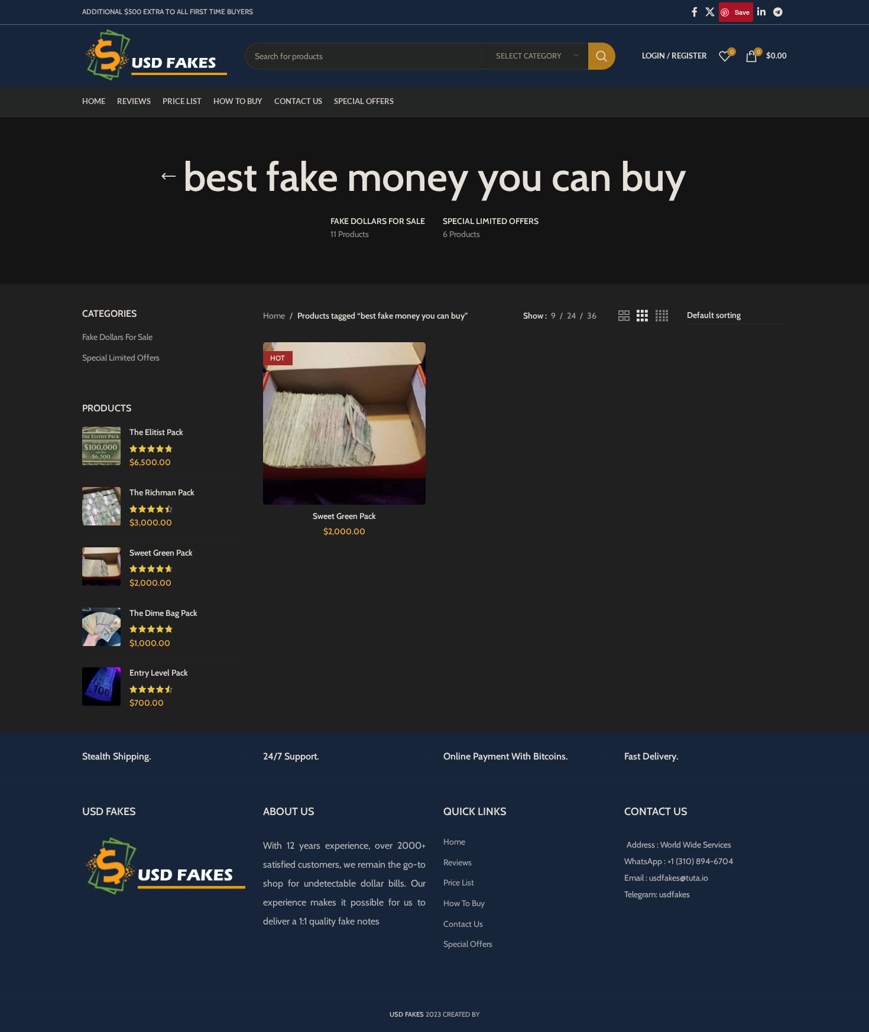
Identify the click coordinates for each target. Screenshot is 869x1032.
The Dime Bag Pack (163, 613)
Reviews (457, 862)
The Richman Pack (161, 492)
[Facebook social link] (694, 12)
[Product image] (344, 423)
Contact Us (463, 924)
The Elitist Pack (156, 432)
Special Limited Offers (121, 357)
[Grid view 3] (642, 316)
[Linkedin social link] (761, 12)
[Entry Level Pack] (101, 688)
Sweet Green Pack (161, 552)
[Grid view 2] (624, 316)
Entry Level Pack (158, 672)
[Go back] (168, 177)
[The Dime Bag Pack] (101, 629)
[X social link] (710, 12)
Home (274, 315)
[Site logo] (154, 55)
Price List (458, 882)
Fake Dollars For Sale (117, 337)
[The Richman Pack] (101, 508)
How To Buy (464, 903)
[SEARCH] (601, 56)
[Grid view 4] (662, 316)
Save (742, 12)
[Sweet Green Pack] (101, 568)
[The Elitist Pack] (101, 448)
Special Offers (467, 944)
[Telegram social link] (778, 12)
